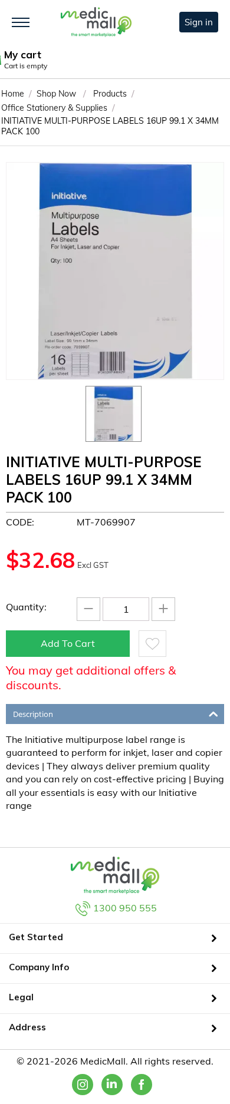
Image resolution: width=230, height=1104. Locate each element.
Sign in (199, 22)
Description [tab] (33, 714)
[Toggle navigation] (20, 22)
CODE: (20, 522)
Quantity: (26, 607)
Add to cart (68, 643)
